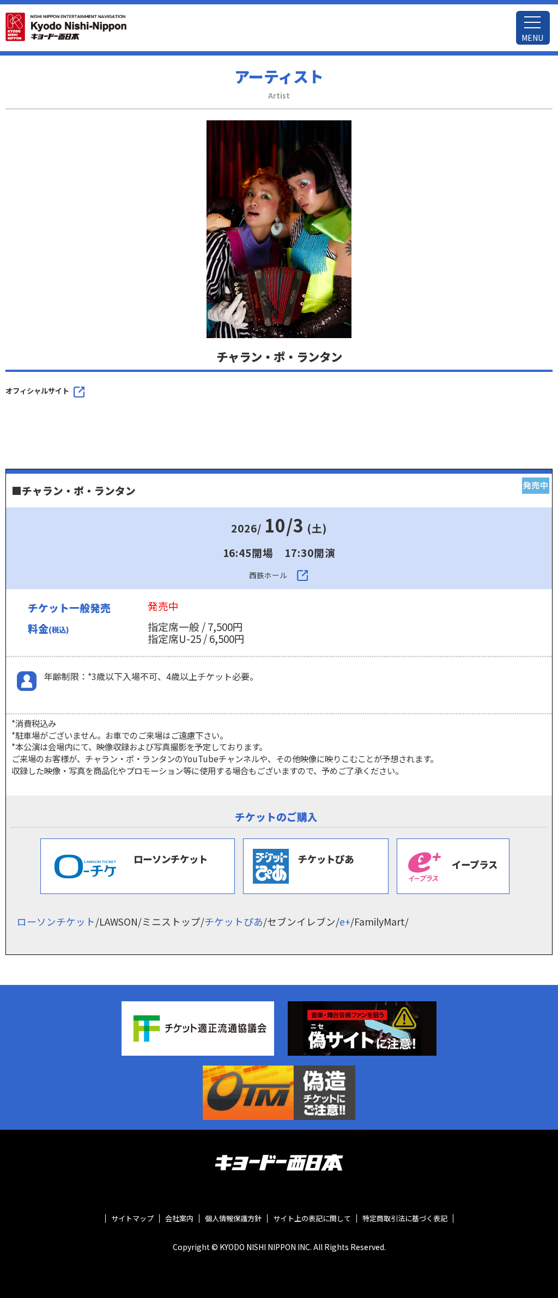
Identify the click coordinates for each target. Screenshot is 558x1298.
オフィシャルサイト (37, 390)
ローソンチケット (171, 859)
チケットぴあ (326, 859)
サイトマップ (132, 1218)
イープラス (475, 864)
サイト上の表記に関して (312, 1218)
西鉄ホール (268, 575)
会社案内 (179, 1218)
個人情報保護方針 (233, 1218)
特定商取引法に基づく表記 (404, 1218)
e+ (344, 921)
